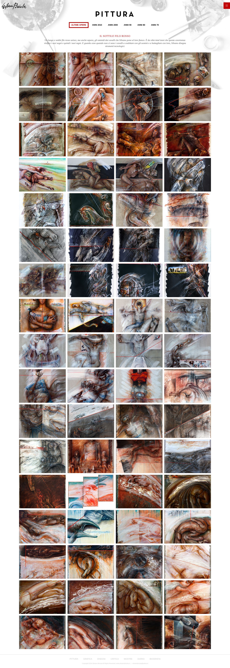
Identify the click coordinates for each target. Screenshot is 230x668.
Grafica (87, 659)
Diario (141, 659)
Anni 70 (155, 25)
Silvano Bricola (15, 6)
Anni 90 (127, 25)
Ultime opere (78, 25)
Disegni (101, 659)
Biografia (155, 659)
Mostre (128, 659)
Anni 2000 (113, 25)
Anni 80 (141, 25)
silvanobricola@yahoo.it (140, 663)
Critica (115, 659)
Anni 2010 (97, 25)
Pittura (74, 659)
